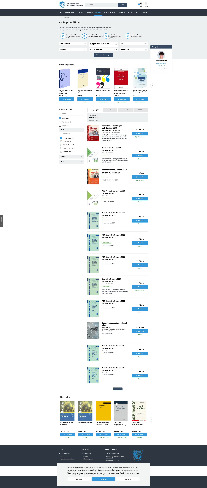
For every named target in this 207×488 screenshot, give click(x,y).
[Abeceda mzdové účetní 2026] (93, 177)
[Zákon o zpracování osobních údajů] (93, 331)
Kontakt (63, 456)
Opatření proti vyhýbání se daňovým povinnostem (66, 91)
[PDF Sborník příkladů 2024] (93, 220)
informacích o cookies (104, 475)
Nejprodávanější (110, 110)
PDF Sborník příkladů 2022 (113, 257)
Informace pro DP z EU (112, 460)
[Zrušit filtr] (97, 118)
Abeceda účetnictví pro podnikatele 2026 (112, 127)
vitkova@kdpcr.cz (161, 63)
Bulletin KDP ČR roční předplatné (66, 423)
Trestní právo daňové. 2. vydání (84, 91)
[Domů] (61, 12)
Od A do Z (125, 110)
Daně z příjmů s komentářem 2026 (137, 423)
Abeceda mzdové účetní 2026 (114, 170)
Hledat (123, 4)
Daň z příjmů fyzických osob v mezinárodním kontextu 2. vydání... (121, 91)
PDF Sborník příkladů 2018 (113, 368)
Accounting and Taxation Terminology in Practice (140, 91)
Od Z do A (140, 110)
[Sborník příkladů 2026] (93, 155)
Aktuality (85, 456)
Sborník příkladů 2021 (111, 279)
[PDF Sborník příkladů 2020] (93, 308)
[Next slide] (152, 85)
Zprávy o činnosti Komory (68, 459)
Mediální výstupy (88, 459)
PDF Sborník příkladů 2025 (113, 191)
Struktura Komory (65, 453)
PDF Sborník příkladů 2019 (113, 346)
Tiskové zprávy (87, 453)
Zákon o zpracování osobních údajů (114, 324)
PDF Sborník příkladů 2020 (113, 301)
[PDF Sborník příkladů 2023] (93, 242)
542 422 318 (161, 66)
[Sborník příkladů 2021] (93, 286)
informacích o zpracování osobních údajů (115, 467)
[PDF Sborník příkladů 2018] (93, 375)
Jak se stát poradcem (112, 453)
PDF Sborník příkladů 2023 (113, 235)
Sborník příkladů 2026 (111, 148)
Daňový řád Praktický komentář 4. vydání (102, 423)
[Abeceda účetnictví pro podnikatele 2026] (93, 133)
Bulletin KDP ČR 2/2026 (85, 422)
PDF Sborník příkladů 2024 (113, 213)
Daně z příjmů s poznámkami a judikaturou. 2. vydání (120, 424)
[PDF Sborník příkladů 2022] (93, 264)
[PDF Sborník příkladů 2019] (93, 353)
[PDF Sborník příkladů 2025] (93, 198)
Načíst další (117, 389)
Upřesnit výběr (65, 109)
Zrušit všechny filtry (94, 120)
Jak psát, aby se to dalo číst (103, 91)
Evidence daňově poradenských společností (115, 457)
